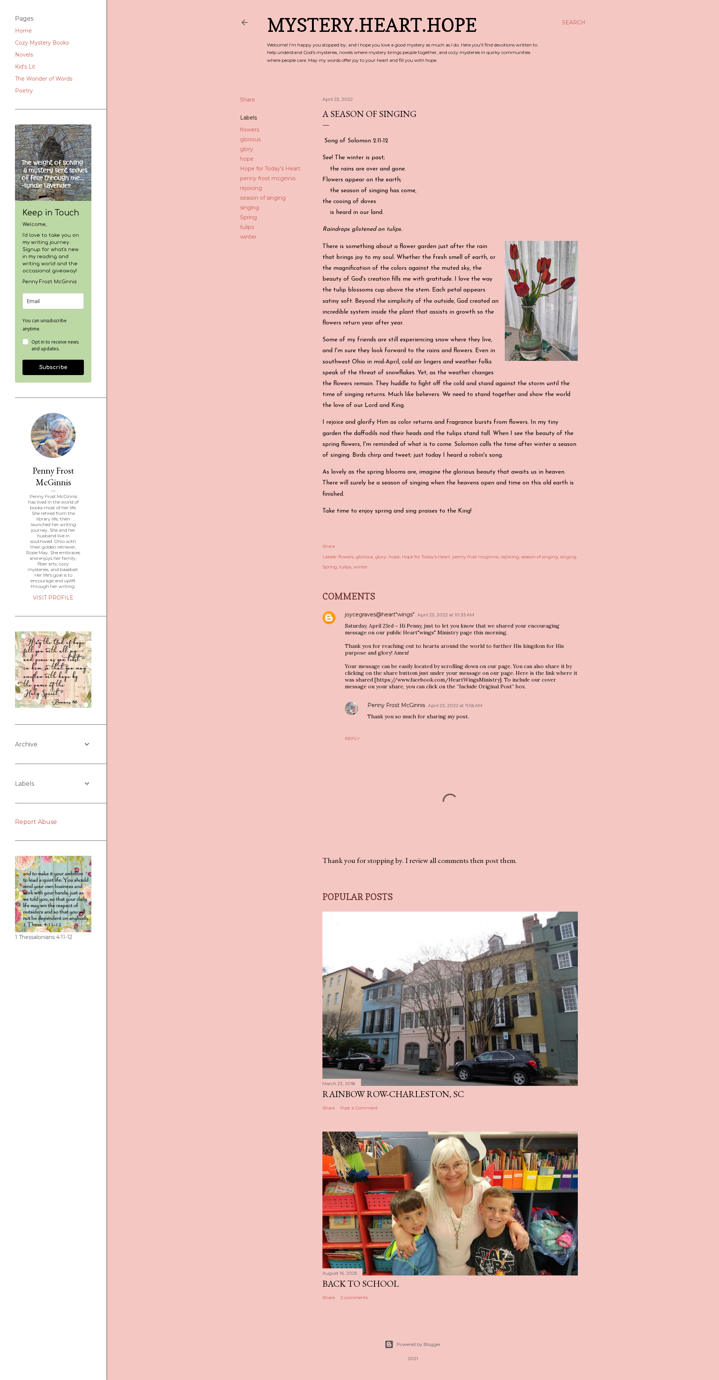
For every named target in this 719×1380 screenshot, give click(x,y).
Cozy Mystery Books (42, 42)
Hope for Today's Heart (270, 168)
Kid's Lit (25, 66)
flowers (249, 129)
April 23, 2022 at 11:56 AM (455, 705)
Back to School (360, 1283)
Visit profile (53, 597)
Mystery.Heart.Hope (372, 24)
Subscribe (53, 367)
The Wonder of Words (43, 78)
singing (249, 207)
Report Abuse (36, 821)
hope (247, 158)
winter (248, 236)
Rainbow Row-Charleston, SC (393, 1094)
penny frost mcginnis (267, 178)
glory (246, 149)
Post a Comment (359, 1108)
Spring (248, 217)
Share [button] (247, 99)
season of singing (263, 197)
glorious (250, 139)
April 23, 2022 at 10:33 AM (446, 614)
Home (23, 30)
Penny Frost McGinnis (396, 705)
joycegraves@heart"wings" (380, 614)
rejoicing (251, 188)
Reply (352, 738)
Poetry (24, 90)
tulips (247, 227)
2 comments (354, 1297)
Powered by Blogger (419, 1344)
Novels (24, 54)
